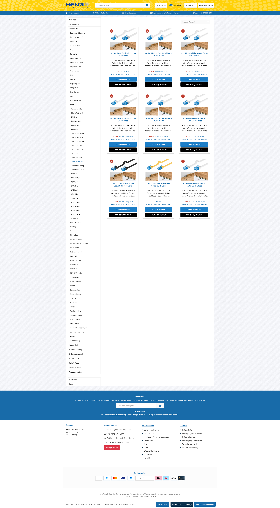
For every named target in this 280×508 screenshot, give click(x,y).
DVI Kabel (74, 117)
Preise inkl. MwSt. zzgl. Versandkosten (122, 74)
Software (73, 302)
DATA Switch (74, 41)
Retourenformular (189, 437)
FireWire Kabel (75, 121)
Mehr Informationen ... (128, 504)
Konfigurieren (163, 504)
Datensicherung (75, 58)
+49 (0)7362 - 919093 (114, 434)
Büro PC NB (73, 28)
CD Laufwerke (75, 45)
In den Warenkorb (123, 79)
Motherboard (74, 235)
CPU (71, 50)
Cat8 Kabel (75, 153)
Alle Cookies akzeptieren (205, 504)
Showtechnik (74, 358)
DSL (71, 75)
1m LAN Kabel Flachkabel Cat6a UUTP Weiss (122, 54)
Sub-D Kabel (75, 198)
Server (72, 285)
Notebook (73, 256)
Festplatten (74, 87)
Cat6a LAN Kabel (77, 149)
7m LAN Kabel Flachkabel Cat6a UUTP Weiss (158, 119)
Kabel (72, 104)
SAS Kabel (74, 190)
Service (183, 425)
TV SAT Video (74, 363)
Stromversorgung (75, 349)
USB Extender (75, 214)
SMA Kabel (74, 194)
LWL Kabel (74, 174)
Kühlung (73, 226)
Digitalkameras (75, 66)
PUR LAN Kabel (77, 157)
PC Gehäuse (74, 264)
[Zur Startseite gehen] (78, 5)
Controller (73, 54)
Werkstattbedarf (75, 367)
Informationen (148, 425)
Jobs (145, 444)
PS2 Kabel (74, 182)
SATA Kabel (74, 186)
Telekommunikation (77, 315)
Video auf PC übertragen (78, 328)
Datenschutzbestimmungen (118, 414)
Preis (71, 384)
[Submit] (160, 405)
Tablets (72, 307)
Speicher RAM (75, 298)
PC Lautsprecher (76, 260)
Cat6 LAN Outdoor (78, 141)
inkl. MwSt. (175, 5)
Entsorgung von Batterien (192, 433)
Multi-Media (74, 247)
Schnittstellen (75, 290)
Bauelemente (74, 24)
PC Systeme (74, 268)
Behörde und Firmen (151, 430)
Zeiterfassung (75, 340)
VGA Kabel (74, 218)
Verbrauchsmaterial (77, 332)
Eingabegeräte (75, 83)
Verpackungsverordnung (191, 444)
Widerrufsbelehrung (151, 451)
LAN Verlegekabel (78, 170)
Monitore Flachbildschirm (79, 243)
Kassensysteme (75, 222)
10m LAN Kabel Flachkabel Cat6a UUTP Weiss (194, 119)
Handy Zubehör (75, 100)
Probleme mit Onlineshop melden (156, 437)
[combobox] (120, 5)
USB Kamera (74, 323)
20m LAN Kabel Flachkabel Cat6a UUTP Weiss (194, 184)
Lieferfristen (148, 440)
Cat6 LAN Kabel (77, 145)
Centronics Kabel (76, 109)
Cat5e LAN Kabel (77, 137)
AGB (150, 414)
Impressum (148, 454)
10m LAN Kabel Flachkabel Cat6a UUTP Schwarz (123, 184)
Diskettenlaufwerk (76, 62)
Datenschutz (187, 430)
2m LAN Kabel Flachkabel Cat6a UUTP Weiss (158, 54)
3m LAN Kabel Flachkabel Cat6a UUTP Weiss (194, 54)
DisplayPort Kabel (77, 113)
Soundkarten (74, 277)
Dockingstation (75, 71)
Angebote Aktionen (76, 372)
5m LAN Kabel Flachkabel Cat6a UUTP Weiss (122, 119)
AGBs (146, 447)
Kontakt (147, 458)
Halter (72, 96)
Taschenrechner (75, 311)
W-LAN (72, 336)
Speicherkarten (75, 294)
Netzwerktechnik (76, 252)
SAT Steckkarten (75, 281)
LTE (71, 231)
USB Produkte (75, 319)
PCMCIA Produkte (76, 273)
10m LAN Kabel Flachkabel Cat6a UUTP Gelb (158, 184)
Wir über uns (149, 433)
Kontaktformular (122, 442)
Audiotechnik (74, 19)
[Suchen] (147, 5)
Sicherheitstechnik (76, 354)
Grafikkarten (74, 92)
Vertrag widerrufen (112, 447)
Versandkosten (134, 494)
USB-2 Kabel (75, 202)
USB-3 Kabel (75, 206)
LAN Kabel (74, 129)
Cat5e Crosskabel (78, 133)
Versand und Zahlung (190, 447)
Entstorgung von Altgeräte (192, 440)
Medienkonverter (76, 239)
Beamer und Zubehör (77, 33)
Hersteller (73, 379)
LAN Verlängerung (78, 165)
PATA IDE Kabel (76, 178)
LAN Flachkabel (77, 161)
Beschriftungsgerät (77, 37)
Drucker (73, 79)
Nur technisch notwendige (182, 504)
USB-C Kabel (75, 210)
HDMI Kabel (75, 125)
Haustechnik (74, 345)
